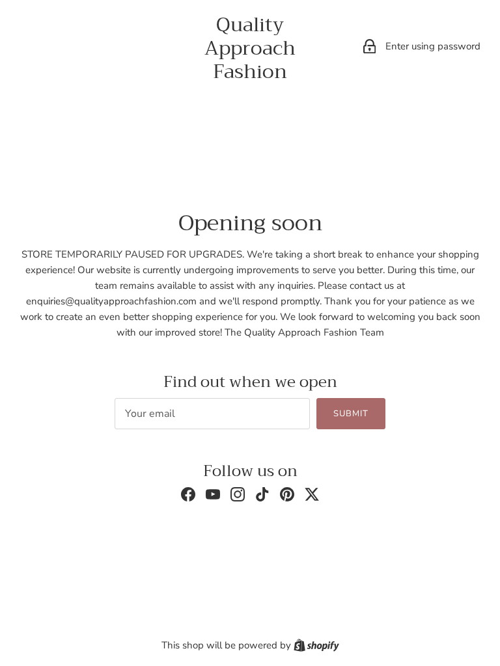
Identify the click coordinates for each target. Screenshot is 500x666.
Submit (350, 414)
